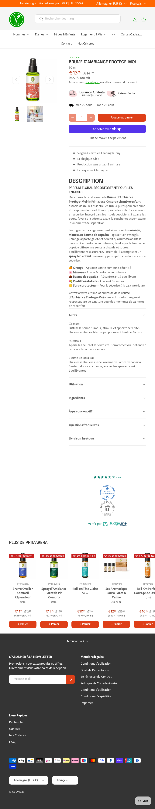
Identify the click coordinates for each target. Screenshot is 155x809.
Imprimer (87, 703)
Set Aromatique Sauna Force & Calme (116, 593)
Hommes (19, 35)
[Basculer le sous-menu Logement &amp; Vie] (105, 34)
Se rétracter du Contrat (96, 677)
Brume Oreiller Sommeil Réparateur (23, 593)
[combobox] (77, 19)
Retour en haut (76, 641)
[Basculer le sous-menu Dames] (47, 34)
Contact (66, 44)
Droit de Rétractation (95, 670)
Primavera (75, 57)
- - (113, 35)
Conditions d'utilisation (96, 664)
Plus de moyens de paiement (107, 138)
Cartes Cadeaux (131, 35)
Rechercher (17, 722)
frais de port (93, 82)
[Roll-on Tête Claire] (85, 565)
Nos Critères (86, 44)
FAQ (12, 742)
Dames (39, 35)
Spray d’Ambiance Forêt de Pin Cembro (54, 593)
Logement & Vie (91, 35)
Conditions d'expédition (96, 697)
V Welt (20, 792)
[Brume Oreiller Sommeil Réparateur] (22, 565)
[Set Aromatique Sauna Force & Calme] (116, 565)
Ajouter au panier (122, 117)
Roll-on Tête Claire (85, 589)
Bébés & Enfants (64, 35)
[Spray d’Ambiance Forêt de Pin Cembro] (54, 565)
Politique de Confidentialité (99, 683)
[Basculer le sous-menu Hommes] (28, 34)
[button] (144, 19)
